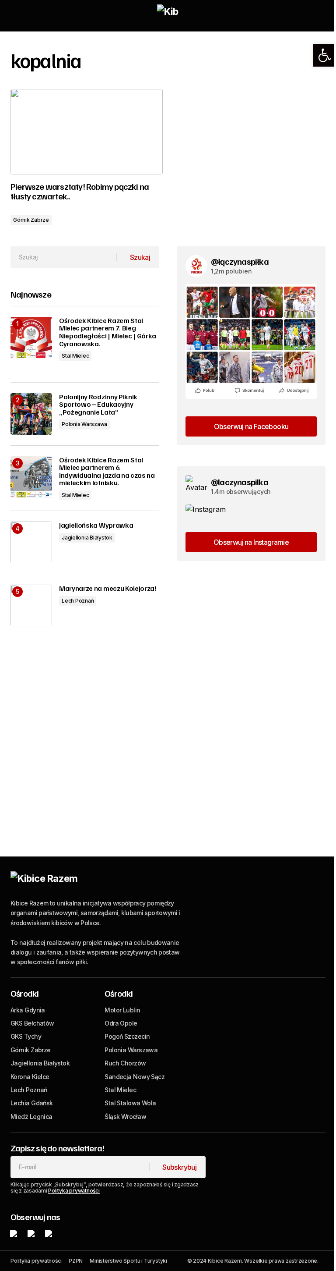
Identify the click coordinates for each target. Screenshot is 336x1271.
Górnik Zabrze (31, 220)
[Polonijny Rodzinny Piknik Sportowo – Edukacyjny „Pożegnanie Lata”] (31, 414)
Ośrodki (24, 993)
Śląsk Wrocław (125, 1116)
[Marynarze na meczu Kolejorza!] (31, 605)
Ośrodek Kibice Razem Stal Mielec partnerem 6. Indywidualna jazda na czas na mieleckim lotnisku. (107, 471)
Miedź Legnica (31, 1116)
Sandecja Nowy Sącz (134, 1076)
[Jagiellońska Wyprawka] (31, 542)
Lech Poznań (78, 600)
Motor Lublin (122, 1010)
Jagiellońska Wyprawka (96, 525)
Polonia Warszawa (84, 424)
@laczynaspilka (239, 481)
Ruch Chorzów (125, 1063)
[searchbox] (63, 257)
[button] (324, 55)
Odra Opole (121, 1023)
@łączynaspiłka (240, 261)
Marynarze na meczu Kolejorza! (107, 589)
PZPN (76, 1260)
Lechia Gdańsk (31, 1103)
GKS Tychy (25, 1036)
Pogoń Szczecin (127, 1036)
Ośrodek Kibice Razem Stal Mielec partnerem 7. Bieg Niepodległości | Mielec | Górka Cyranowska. (107, 332)
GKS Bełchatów (32, 1023)
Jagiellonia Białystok (87, 537)
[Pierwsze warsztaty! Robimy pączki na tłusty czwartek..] (86, 132)
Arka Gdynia (27, 1010)
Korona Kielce (29, 1076)
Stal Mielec (75, 355)
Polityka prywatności (73, 1190)
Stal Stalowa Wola (130, 1103)
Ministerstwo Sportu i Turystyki (128, 1260)
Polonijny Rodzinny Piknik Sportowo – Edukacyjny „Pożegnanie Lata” (98, 404)
